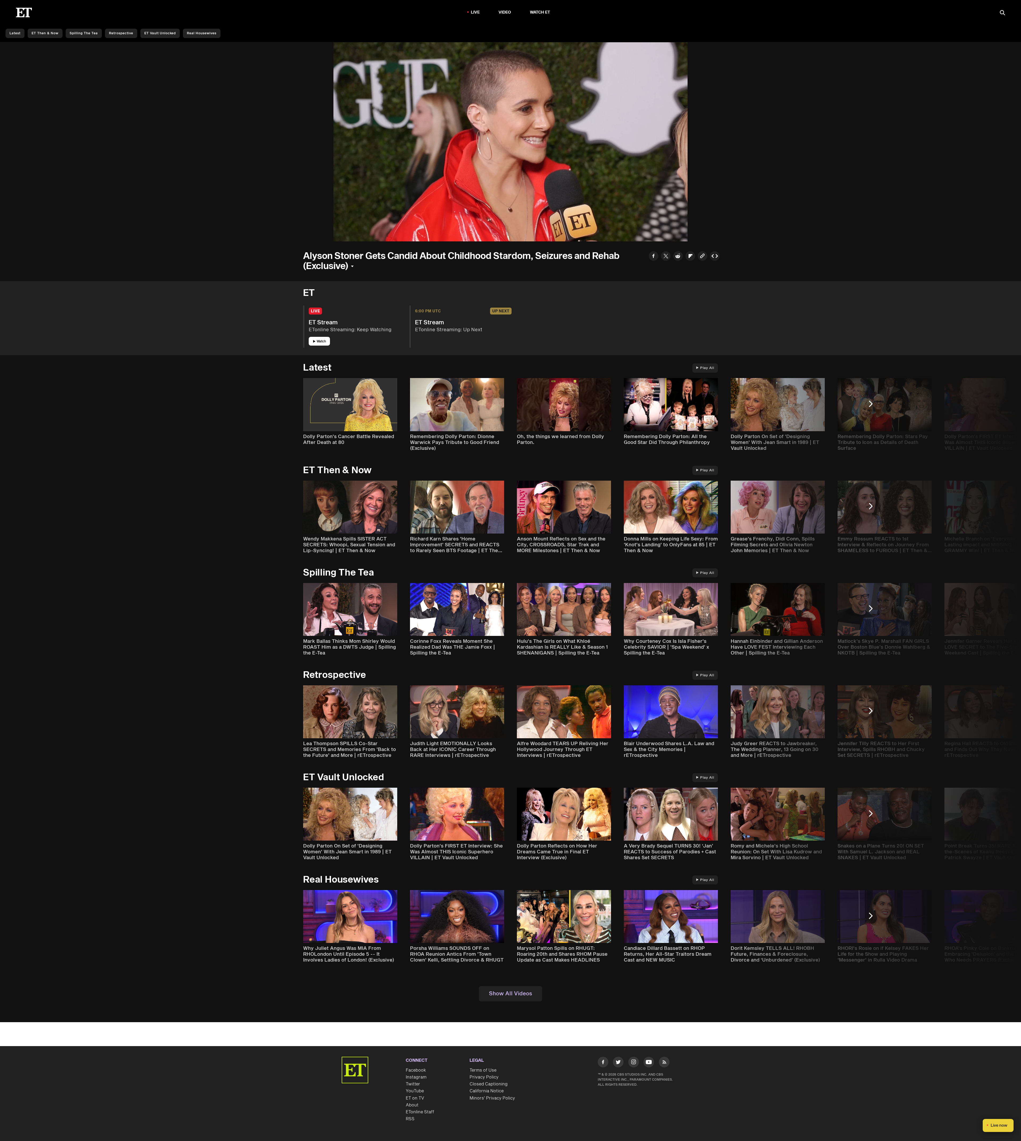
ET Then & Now (45, 33)
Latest (15, 33)
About (412, 1105)
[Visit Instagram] (633, 1063)
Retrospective (121, 33)
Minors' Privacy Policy (492, 1098)
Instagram (416, 1077)
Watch (321, 341)
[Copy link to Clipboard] (702, 257)
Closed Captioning (489, 1084)
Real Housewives (201, 33)
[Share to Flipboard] (690, 257)
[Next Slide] (873, 406)
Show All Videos (510, 994)
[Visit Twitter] (618, 1063)
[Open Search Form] (1002, 13)
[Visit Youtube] (648, 1062)
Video (505, 12)
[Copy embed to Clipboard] (714, 257)
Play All (707, 368)
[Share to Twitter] (665, 257)
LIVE (475, 12)
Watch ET (540, 12)
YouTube (415, 1091)
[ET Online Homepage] (24, 12)
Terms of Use (483, 1070)
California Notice (487, 1091)
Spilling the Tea (84, 33)
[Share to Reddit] (678, 257)
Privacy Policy (484, 1077)
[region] (510, 141)
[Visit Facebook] (603, 1063)
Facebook (416, 1070)
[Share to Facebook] (653, 257)
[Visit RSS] (664, 1063)
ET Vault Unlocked (160, 33)
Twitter (413, 1084)
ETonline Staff (420, 1112)
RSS (410, 1119)
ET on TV (415, 1098)
